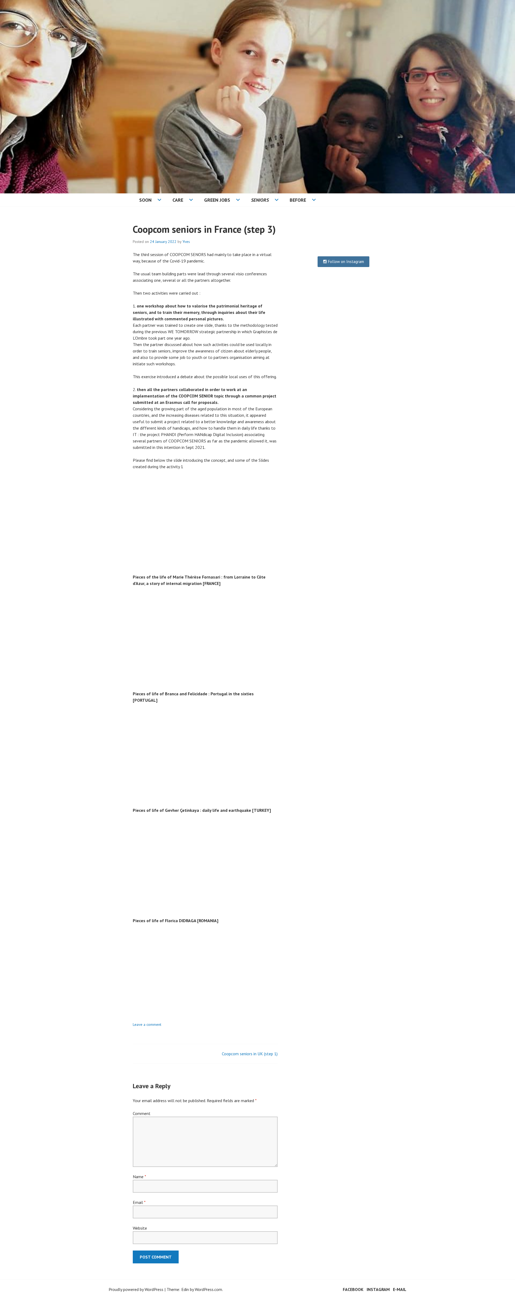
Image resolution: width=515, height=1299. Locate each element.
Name (139, 1176)
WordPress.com (208, 1289)
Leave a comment (147, 1024)
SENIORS (260, 200)
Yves (186, 241)
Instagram (378, 1289)
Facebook (353, 1289)
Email (139, 1202)
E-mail (399, 1289)
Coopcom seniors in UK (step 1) (250, 1053)
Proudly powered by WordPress (136, 1289)
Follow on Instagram (345, 261)
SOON (145, 200)
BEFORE (298, 200)
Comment (141, 1113)
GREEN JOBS (217, 200)
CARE (177, 200)
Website (140, 1228)
